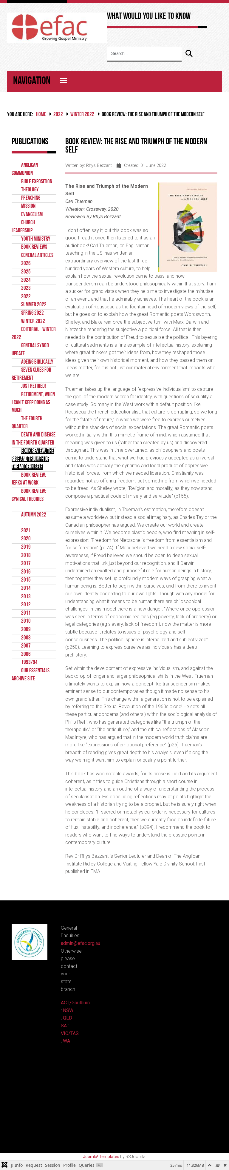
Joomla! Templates (101, 1156)
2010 (26, 621)
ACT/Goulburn (75, 1003)
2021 (26, 531)
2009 (26, 630)
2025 (26, 272)
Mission (28, 206)
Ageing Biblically (37, 362)
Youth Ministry (35, 239)
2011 (26, 613)
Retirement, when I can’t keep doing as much (33, 402)
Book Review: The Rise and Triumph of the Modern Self (33, 459)
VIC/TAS (70, 1033)
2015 (26, 580)
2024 (26, 280)
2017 (26, 564)
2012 (26, 605)
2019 (26, 547)
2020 (26, 539)
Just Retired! (33, 386)
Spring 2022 (32, 313)
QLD (67, 1018)
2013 (26, 597)
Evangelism (32, 215)
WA (66, 1041)
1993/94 (29, 662)
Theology (30, 190)
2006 (26, 654)
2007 (26, 646)
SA (64, 1025)
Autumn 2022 (33, 515)
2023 (26, 288)
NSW (68, 1010)
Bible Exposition (36, 182)
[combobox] (144, 54)
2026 (26, 264)
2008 (26, 638)
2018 (26, 556)
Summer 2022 (34, 305)
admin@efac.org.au (80, 943)
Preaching (30, 198)
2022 (58, 115)
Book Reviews (34, 247)
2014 (26, 588)
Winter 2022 (82, 115)
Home (41, 115)
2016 (26, 572)
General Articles (37, 256)
